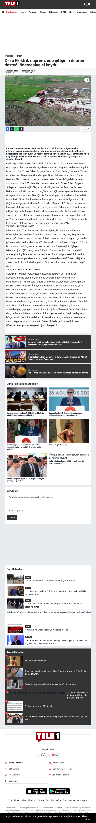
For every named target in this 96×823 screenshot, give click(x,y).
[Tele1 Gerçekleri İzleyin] (12, 4)
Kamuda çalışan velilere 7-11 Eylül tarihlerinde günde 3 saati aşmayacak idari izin (25, 414)
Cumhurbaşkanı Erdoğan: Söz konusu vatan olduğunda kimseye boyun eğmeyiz (66, 414)
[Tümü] (88, 569)
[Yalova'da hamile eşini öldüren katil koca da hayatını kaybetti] (69, 456)
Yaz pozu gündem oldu (58, 445)
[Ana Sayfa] (3, 12)
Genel (28, 577)
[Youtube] (53, 755)
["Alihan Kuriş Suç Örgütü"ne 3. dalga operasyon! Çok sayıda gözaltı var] (27, 465)
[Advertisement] (50, 35)
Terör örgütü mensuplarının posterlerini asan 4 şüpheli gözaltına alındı (53, 605)
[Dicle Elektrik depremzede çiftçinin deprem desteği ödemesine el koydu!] (48, 100)
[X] (43, 755)
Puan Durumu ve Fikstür (62, 769)
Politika (28, 637)
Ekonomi (33, 12)
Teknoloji (53, 12)
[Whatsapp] (57, 755)
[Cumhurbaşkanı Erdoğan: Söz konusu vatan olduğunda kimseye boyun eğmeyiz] (69, 399)
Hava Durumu (58, 763)
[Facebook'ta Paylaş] (7, 129)
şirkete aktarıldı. (14, 159)
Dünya (43, 12)
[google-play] (59, 791)
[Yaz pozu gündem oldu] (69, 431)
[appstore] (37, 791)
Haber (23, 12)
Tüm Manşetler (14, 775)
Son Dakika (11, 12)
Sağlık (63, 12)
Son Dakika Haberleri (60, 775)
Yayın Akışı (82, 12)
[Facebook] (39, 755)
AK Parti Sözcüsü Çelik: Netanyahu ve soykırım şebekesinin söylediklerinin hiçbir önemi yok (56, 642)
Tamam (87, 820)
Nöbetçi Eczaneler (15, 763)
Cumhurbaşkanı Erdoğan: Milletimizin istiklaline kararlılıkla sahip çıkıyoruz (55, 593)
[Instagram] (48, 755)
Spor (71, 12)
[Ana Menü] (89, 4)
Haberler (9, 56)
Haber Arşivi (13, 781)
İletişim (83, 800)
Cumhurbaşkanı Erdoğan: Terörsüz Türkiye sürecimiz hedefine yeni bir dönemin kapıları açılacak (24, 447)
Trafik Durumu (13, 769)
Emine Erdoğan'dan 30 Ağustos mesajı (46, 630)
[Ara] (85, 4)
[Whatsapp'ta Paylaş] (16, 129)
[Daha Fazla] (21, 129)
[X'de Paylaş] (12, 129)
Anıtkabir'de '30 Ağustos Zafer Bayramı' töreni (50, 580)
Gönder (12, 517)
